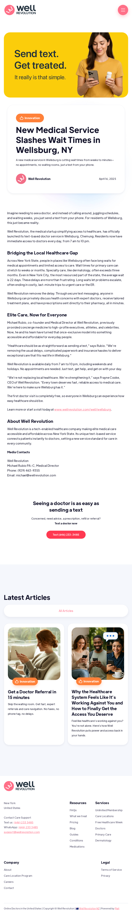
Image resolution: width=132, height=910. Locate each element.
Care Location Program (18, 875)
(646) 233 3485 (23, 822)
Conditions (76, 840)
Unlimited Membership (109, 810)
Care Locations (104, 816)
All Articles (66, 611)
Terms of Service (111, 869)
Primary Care (103, 834)
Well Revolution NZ (89, 908)
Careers (9, 881)
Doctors (100, 828)
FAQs (73, 810)
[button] (123, 10)
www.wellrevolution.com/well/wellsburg (82, 409)
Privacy (105, 875)
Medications (77, 846)
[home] (20, 10)
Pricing (74, 822)
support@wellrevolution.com (22, 832)
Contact (9, 888)
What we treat (78, 816)
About (8, 869)
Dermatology (103, 840)
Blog (72, 828)
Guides (74, 834)
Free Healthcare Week (109, 822)
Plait (117, 908)
